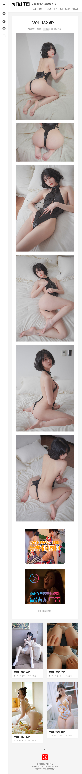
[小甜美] (4, 36)
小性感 (48, 9)
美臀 (49, 611)
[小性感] (4, 28)
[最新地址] (4, 21)
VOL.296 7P (57, 672)
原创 (61, 9)
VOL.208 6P (22, 672)
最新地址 (75, 9)
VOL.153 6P (22, 737)
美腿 (44, 611)
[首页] (4, 14)
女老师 (67, 9)
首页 (34, 9)
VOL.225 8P (57, 732)
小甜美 (55, 9)
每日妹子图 (21, 4)
